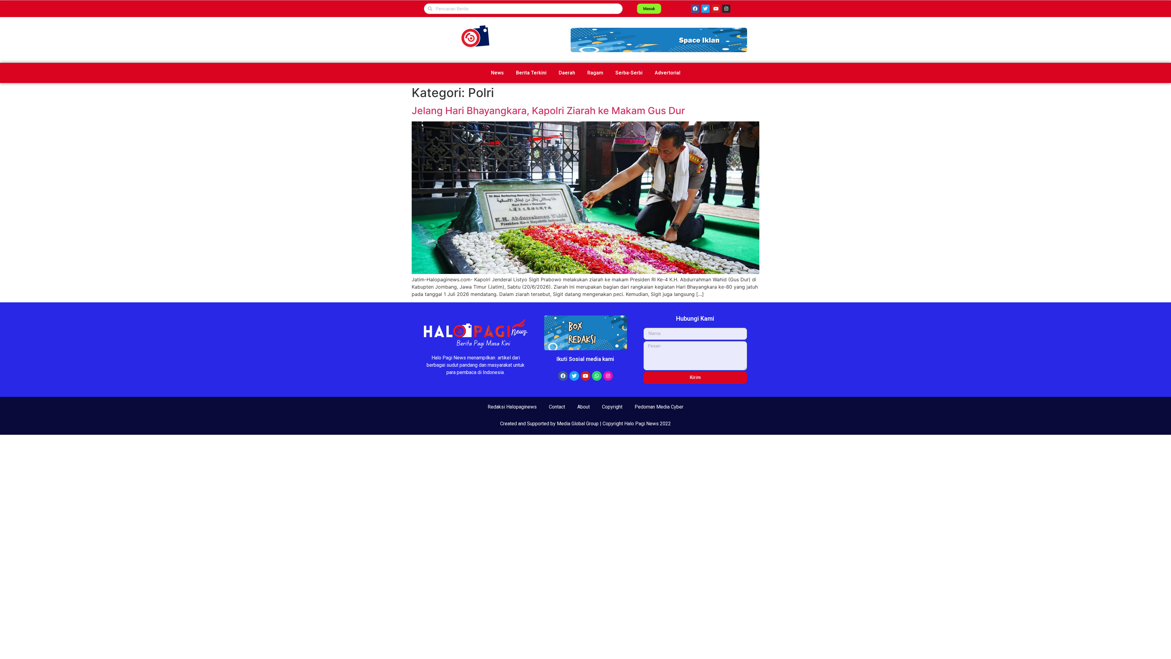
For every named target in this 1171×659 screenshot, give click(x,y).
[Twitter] (705, 9)
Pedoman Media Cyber (659, 407)
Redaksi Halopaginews (512, 407)
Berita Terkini (531, 73)
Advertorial (667, 73)
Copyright (612, 407)
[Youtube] (716, 9)
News (497, 73)
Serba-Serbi (629, 73)
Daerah (567, 73)
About (583, 407)
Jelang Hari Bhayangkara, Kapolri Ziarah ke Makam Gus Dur (549, 111)
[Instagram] (726, 9)
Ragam (595, 73)
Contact (557, 407)
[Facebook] (695, 9)
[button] (659, 40)
